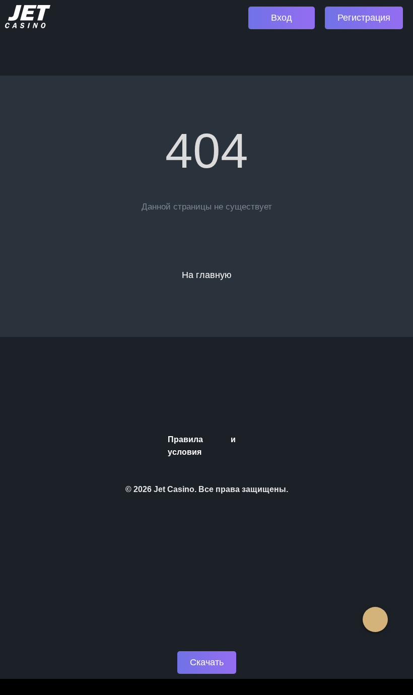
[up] (375, 619)
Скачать (207, 662)
